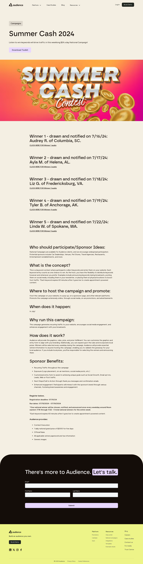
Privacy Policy (71, 561)
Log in (117, 5)
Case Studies (51, 5)
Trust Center (129, 549)
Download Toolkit (20, 50)
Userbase (94, 538)
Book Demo (128, 5)
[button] (36, 4)
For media (128, 546)
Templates (109, 543)
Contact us (129, 542)
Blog (63, 5)
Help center (109, 535)
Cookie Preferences (83, 561)
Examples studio (110, 546)
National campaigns (111, 538)
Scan (93, 541)
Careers (127, 535)
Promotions (95, 535)
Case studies (129, 539)
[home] (18, 4)
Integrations (109, 541)
